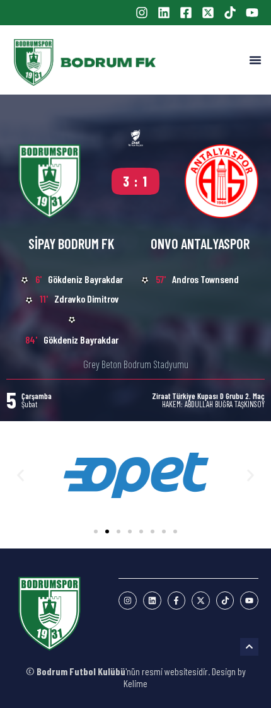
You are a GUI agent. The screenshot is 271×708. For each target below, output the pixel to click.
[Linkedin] (152, 600)
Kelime (135, 683)
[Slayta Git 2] (107, 531)
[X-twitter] (201, 600)
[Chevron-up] (249, 647)
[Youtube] (249, 600)
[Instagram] (127, 600)
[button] (255, 59)
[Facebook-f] (177, 600)
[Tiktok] (225, 600)
